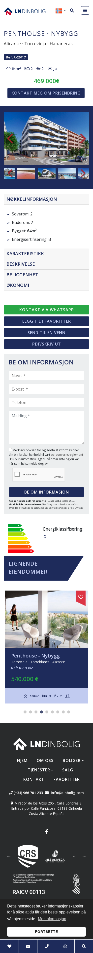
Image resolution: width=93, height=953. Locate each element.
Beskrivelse (20, 264)
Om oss (45, 760)
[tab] (46, 199)
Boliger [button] (72, 760)
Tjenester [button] (39, 770)
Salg (67, 770)
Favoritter (67, 779)
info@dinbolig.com (67, 792)
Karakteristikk (25, 253)
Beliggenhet (22, 275)
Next (83, 138)
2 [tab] (30, 711)
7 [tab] (57, 711)
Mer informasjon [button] (52, 919)
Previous (10, 138)
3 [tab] (35, 711)
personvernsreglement (67, 454)
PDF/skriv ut (46, 344)
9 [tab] (68, 711)
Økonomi (17, 285)
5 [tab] (46, 711)
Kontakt (33, 779)
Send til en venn (46, 332)
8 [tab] (63, 711)
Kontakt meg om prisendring (46, 93)
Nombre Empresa (25, 11)
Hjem (22, 760)
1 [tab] (25, 711)
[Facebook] (46, 832)
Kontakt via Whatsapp (46, 309)
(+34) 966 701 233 (28, 792)
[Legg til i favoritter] (81, 596)
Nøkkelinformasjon (31, 199)
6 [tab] (52, 711)
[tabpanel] (46, 647)
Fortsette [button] (46, 932)
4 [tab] (41, 711)
